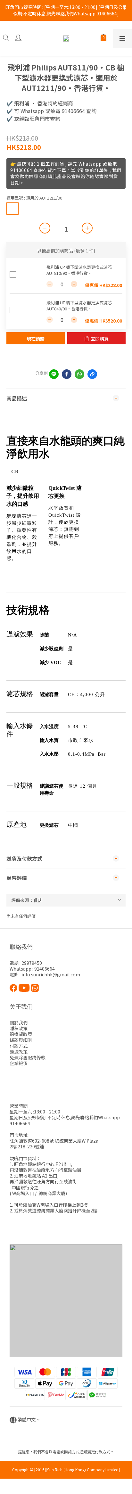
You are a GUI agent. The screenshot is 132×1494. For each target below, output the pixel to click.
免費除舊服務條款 (27, 1057)
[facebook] (66, 374)
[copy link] (92, 374)
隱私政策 (19, 1028)
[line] (54, 374)
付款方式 (19, 1046)
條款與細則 (21, 1040)
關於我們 (19, 1022)
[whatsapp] (79, 374)
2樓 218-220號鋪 (27, 1146)
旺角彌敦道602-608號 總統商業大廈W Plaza (54, 1140)
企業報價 (19, 1063)
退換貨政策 (21, 1034)
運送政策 (19, 1051)
